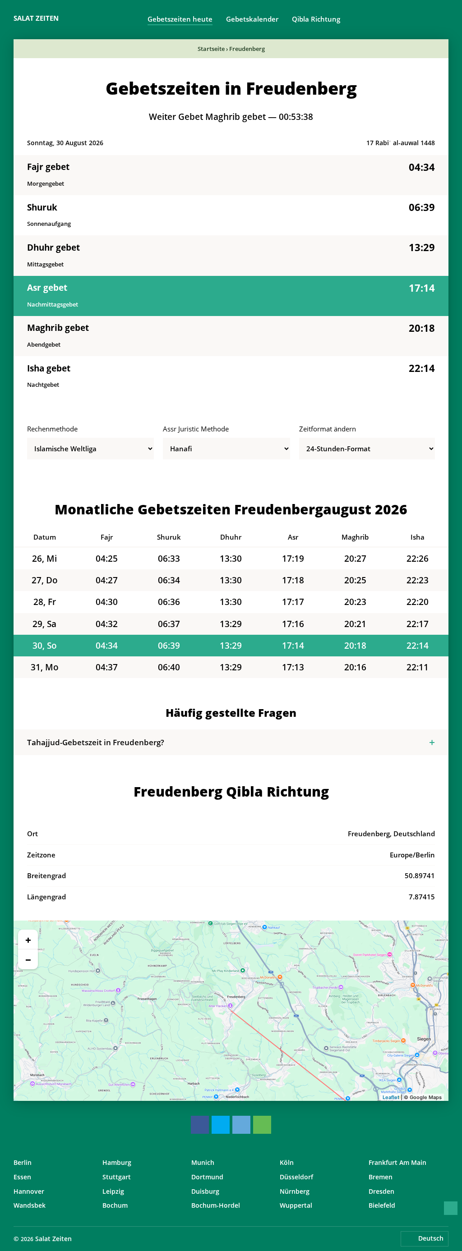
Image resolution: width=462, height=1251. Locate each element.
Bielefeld (382, 1205)
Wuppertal (296, 1205)
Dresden (381, 1191)
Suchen (443, 18)
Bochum (115, 1205)
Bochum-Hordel (215, 1205)
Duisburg (205, 1191)
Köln (287, 1162)
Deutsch (431, 1238)
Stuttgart (116, 1177)
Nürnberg (295, 1191)
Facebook (200, 1125)
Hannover (29, 1191)
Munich (202, 1162)
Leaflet (391, 1097)
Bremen (381, 1177)
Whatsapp (262, 1125)
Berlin (23, 1162)
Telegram (241, 1125)
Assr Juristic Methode (196, 428)
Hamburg (116, 1162)
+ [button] (28, 939)
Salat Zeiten (36, 18)
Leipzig (113, 1191)
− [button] (28, 959)
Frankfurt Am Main (397, 1162)
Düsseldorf (296, 1177)
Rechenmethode (52, 428)
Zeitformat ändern (327, 428)
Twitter (221, 1125)
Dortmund (207, 1177)
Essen (22, 1177)
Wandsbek (30, 1205)
